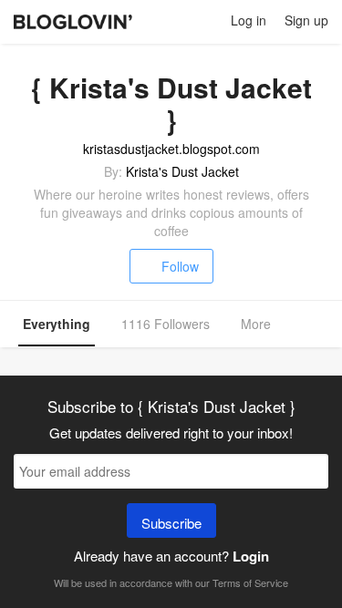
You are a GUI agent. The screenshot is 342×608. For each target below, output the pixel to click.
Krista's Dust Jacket (182, 171)
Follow (180, 266)
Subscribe (171, 522)
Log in (248, 20)
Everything (56, 323)
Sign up (306, 20)
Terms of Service (250, 582)
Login (251, 556)
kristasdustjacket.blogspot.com (171, 148)
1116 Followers (165, 323)
